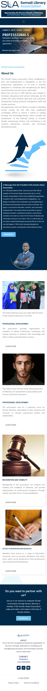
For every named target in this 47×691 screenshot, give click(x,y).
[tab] (42, 43)
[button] (23, 21)
